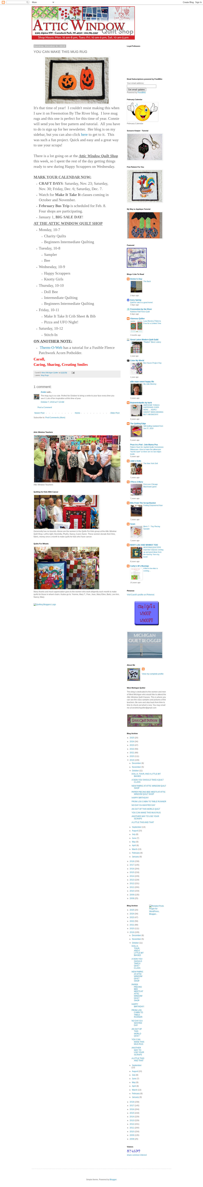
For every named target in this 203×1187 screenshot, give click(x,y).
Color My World (137, 360)
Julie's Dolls (135, 461)
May (134, 842)
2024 (132, 741)
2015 (132, 872)
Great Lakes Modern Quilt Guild (144, 340)
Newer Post (39, 413)
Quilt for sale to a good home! (141, 302)
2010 (132, 891)
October (135, 771)
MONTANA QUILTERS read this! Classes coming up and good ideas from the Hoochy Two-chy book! (153, 552)
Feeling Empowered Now (153, 505)
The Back (147, 281)
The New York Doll (150, 463)
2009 (132, 895)
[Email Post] (73, 373)
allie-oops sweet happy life (142, 382)
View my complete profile (153, 674)
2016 (132, 869)
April (134, 845)
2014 (132, 876)
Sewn (132, 524)
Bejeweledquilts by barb (141, 403)
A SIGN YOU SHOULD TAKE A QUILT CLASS (137, 963)
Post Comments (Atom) (55, 417)
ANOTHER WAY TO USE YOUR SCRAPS (138, 1051)
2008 (132, 898)
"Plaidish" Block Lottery (152, 342)
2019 (132, 760)
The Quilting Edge (138, 423)
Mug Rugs (45, 375)
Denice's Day (136, 279)
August (135, 831)
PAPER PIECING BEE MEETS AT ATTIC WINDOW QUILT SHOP (149, 793)
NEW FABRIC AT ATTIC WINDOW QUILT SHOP (137, 976)
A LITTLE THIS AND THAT (143, 822)
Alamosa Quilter (137, 318)
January (135, 857)
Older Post (114, 413)
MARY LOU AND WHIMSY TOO (144, 545)
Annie (43, 392)
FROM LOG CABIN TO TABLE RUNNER (149, 801)
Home (77, 413)
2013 (132, 880)
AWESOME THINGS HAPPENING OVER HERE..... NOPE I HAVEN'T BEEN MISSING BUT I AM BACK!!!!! (153, 409)
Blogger (113, 1179)
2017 (132, 865)
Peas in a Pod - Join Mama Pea (144, 445)
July (134, 834)
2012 (132, 883)
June (134, 838)
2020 (132, 756)
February (136, 853)
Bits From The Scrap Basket (143, 503)
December (136, 763)
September (137, 827)
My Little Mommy (149, 384)
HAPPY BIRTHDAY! (140, 798)
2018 (132, 861)
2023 (132, 745)
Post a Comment (45, 407)
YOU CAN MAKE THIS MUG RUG (146, 813)
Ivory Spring (135, 300)
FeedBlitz (142, 92)
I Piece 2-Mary (136, 482)
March (135, 849)
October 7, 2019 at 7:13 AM (52, 402)
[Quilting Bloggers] (45, 604)
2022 (132, 749)
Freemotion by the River (141, 309)
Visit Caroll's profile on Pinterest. (141, 595)
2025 (132, 738)
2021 (132, 753)
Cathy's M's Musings (139, 566)
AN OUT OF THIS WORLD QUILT (146, 809)
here (85, 134)
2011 (132, 887)
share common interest (137, 1155)
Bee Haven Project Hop (152, 363)
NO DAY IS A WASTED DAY (143, 805)
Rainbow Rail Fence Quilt (140, 312)
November (136, 767)
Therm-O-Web (51, 348)
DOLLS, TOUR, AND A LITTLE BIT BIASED (138, 950)
